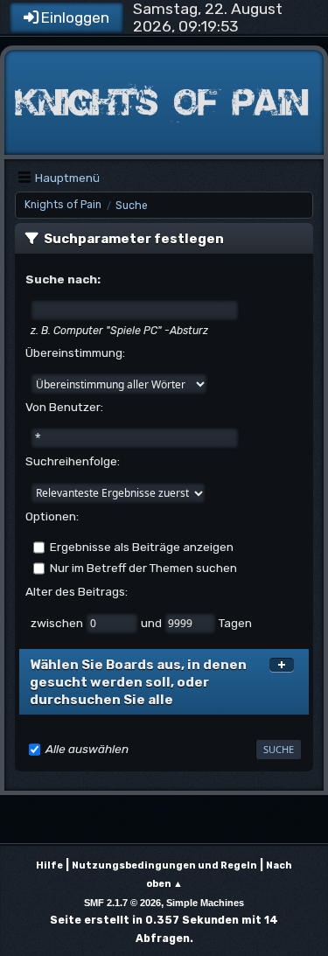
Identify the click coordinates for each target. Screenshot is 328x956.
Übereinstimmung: (75, 352)
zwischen (58, 622)
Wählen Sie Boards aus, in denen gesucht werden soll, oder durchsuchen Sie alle (138, 682)
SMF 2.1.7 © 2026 (122, 902)
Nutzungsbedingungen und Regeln (164, 865)
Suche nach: (63, 279)
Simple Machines (205, 902)
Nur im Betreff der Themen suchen (143, 568)
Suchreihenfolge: (72, 461)
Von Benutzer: (64, 407)
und (152, 622)
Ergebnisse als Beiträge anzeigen (142, 547)
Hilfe (49, 865)
